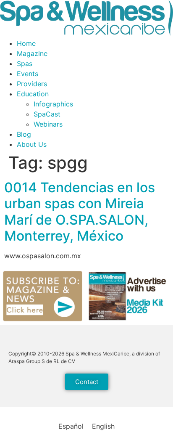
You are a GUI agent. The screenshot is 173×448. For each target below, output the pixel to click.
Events (27, 73)
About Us (32, 144)
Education (33, 94)
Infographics (53, 104)
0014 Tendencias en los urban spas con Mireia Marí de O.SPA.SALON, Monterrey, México (79, 211)
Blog (24, 134)
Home (26, 43)
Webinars (48, 124)
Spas (24, 63)
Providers (32, 84)
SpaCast (47, 114)
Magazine (32, 53)
